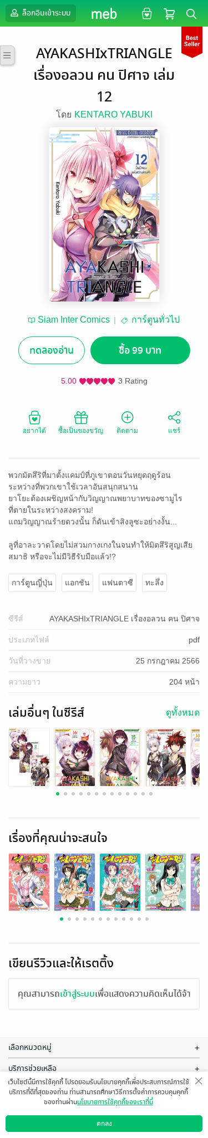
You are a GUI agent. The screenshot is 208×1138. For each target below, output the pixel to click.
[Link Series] (29, 756)
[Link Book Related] (29, 881)
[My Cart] (169, 13)
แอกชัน (77, 582)
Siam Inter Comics (74, 319)
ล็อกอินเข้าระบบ (45, 13)
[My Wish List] (146, 13)
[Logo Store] (104, 13)
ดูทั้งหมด (183, 712)
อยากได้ (34, 431)
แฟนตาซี (117, 582)
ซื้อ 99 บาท (140, 350)
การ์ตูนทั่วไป (155, 319)
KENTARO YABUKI (113, 114)
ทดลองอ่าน (51, 350)
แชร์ (174, 431)
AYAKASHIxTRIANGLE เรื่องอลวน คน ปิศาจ (124, 618)
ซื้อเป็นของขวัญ (80, 431)
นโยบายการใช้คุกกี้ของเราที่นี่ (115, 1102)
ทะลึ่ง (154, 582)
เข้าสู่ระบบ (77, 994)
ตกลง (104, 1123)
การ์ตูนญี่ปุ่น (32, 582)
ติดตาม (127, 431)
